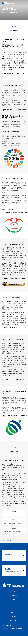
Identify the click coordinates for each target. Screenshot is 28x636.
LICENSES (13, 604)
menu (25, 3)
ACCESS (12, 612)
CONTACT (13, 616)
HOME (3, 540)
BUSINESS (13, 595)
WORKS (12, 599)
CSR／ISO (13, 608)
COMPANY (13, 591)
